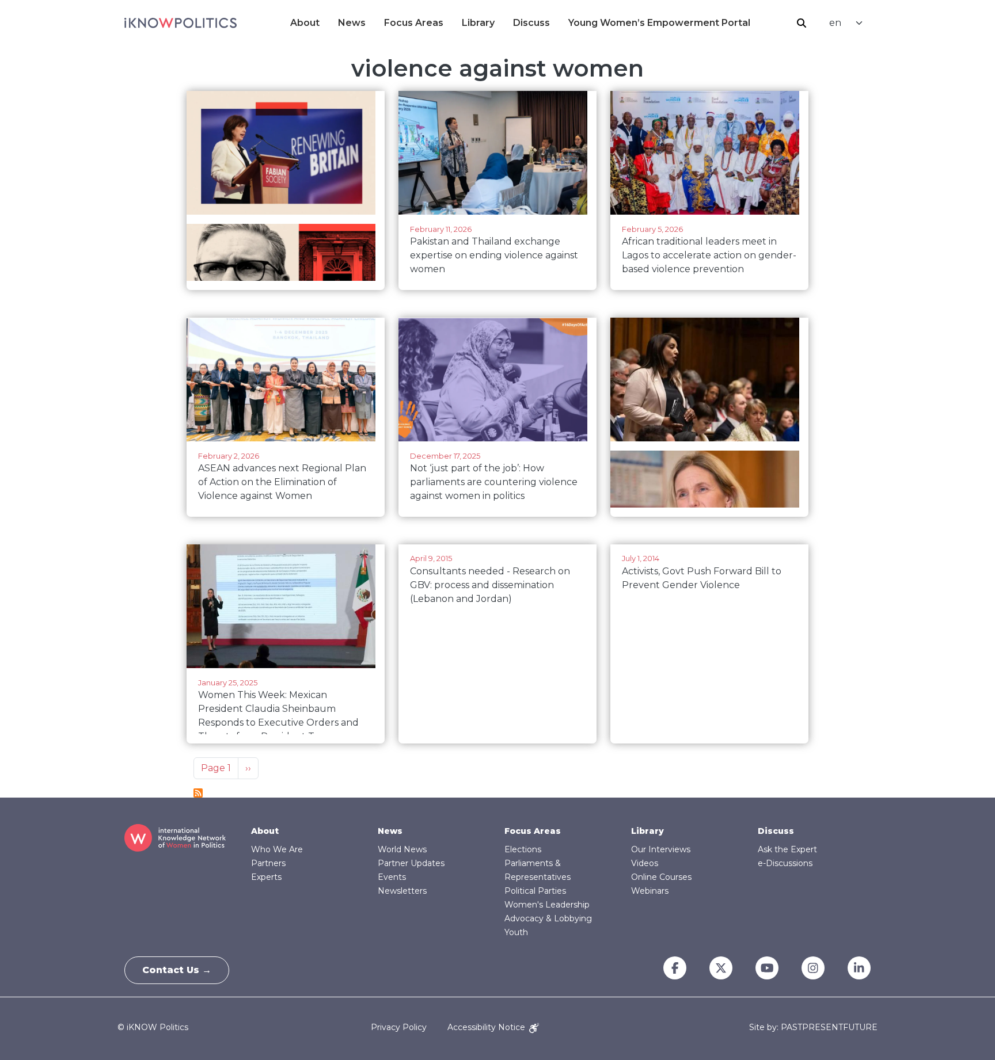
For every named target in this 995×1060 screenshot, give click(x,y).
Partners (268, 863)
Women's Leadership (547, 904)
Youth (516, 932)
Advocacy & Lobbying (548, 918)
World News (402, 849)
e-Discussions (785, 863)
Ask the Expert (787, 849)
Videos (644, 863)
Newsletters (402, 891)
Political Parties (535, 891)
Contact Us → (176, 969)
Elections (522, 849)
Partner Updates (411, 863)
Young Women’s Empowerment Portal (659, 22)
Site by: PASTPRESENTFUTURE (813, 1027)
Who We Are (277, 849)
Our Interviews (660, 849)
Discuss (531, 22)
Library (478, 22)
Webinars (650, 891)
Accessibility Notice (487, 1027)
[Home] (180, 23)
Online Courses (661, 877)
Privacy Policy (399, 1027)
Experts (266, 877)
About (305, 22)
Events (392, 877)
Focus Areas (413, 22)
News (352, 22)
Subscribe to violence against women (198, 793)
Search (801, 23)
